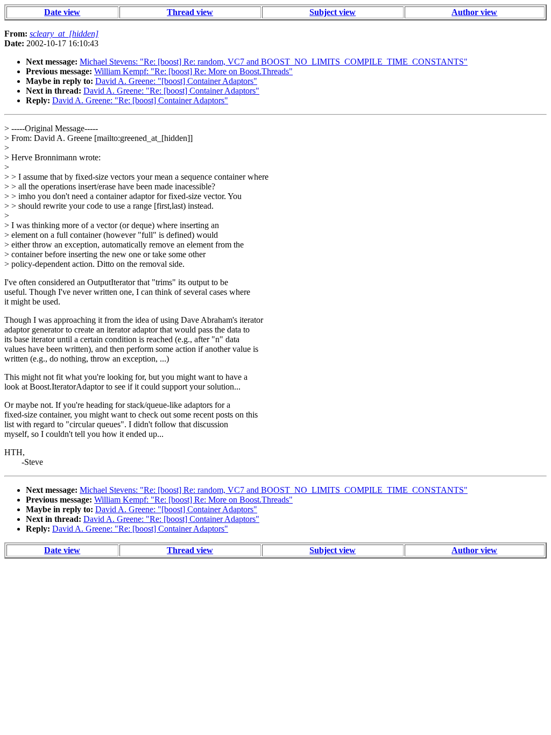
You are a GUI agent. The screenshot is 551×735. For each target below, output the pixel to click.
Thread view (190, 12)
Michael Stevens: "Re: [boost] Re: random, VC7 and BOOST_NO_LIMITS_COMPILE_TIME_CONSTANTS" (274, 61)
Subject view (332, 12)
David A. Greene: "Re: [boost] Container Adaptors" (171, 90)
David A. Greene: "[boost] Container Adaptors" (176, 81)
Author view (474, 12)
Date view (62, 12)
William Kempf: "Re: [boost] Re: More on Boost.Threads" (193, 71)
